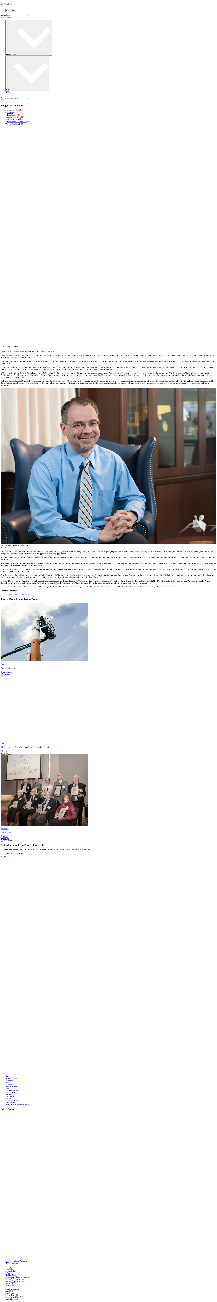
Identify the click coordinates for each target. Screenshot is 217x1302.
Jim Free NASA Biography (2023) (17, 594)
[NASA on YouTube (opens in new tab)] (6, 1257)
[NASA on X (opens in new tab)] (73, 1255)
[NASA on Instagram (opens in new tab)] (6, 1116)
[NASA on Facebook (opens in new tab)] (5, 1114)
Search (3, 15)
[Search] (27, 15)
